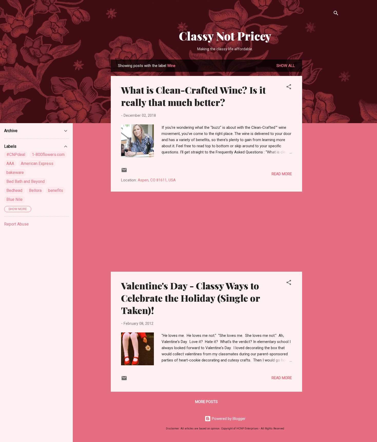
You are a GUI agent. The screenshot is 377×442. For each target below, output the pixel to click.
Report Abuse (16, 224)
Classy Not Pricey (225, 35)
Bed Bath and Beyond (25, 181)
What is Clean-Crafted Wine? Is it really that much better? (193, 96)
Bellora (35, 190)
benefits (55, 190)
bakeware (15, 172)
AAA (10, 163)
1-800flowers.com (48, 154)
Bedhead (14, 190)
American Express (37, 163)
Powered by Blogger (228, 418)
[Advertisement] (322, 136)
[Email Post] (124, 172)
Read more (282, 174)
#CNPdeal (15, 154)
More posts (206, 402)
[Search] (336, 14)
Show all (285, 65)
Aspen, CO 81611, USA (157, 180)
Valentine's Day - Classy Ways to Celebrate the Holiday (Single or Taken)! (190, 297)
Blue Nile (14, 199)
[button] (289, 88)
